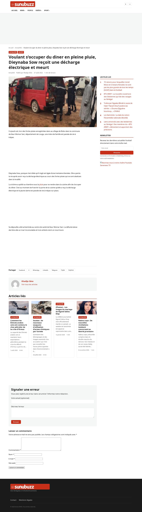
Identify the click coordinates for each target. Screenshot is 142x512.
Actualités (12, 52)
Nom (11, 454)
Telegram (54, 270)
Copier (63, 270)
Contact (13, 500)
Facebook (22, 270)
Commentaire (15, 450)
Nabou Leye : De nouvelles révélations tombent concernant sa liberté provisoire (85, 326)
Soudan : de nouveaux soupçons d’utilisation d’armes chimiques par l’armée (41, 326)
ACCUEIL (15, 10)
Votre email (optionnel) (20, 398)
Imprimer (71, 270)
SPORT (46, 10)
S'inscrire (117, 152)
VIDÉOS (38, 10)
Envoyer (16, 422)
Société (21, 52)
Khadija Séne (28, 73)
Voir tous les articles (29, 284)
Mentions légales (25, 500)
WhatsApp (36, 270)
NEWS (22, 10)
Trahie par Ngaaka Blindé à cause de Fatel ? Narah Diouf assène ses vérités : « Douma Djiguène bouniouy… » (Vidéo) (118, 107)
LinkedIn (45, 270)
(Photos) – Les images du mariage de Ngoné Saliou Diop (64, 310)
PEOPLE (30, 10)
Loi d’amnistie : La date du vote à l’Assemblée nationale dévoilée (116, 116)
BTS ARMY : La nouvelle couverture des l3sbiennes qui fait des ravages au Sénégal (117, 96)
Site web (12, 463)
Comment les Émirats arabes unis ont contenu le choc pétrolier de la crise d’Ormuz (18, 324)
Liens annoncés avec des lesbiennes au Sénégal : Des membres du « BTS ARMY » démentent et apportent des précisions (118, 126)
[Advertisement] (71, 28)
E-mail (12, 459)
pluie (41, 184)
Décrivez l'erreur (17, 406)
